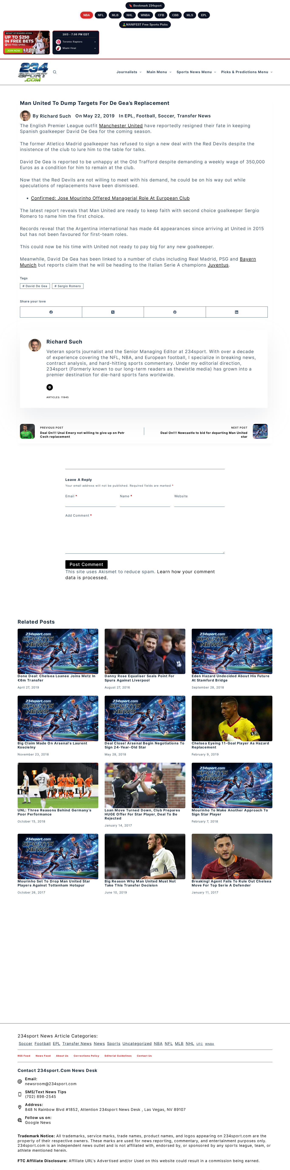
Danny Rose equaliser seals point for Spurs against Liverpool (140, 678)
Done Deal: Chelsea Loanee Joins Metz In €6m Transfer (57, 678)
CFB (161, 15)
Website (181, 496)
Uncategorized (137, 1043)
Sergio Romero (68, 286)
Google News (38, 1122)
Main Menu (157, 72)
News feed (43, 1056)
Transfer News (194, 115)
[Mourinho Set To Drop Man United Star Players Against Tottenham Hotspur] (58, 856)
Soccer (166, 115)
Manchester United (121, 125)
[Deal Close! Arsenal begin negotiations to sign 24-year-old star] (145, 718)
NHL (130, 15)
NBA (86, 15)
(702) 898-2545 (40, 1096)
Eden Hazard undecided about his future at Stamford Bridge (231, 678)
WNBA (145, 15)
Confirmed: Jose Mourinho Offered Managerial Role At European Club (110, 198)
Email (71, 496)
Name (126, 496)
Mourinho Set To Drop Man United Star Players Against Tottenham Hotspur (54, 883)
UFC (199, 1044)
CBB (175, 15)
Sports (113, 1043)
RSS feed (24, 1056)
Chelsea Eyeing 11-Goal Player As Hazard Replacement (230, 745)
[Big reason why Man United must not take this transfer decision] (145, 856)
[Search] (54, 72)
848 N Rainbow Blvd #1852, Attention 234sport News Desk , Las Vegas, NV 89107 (105, 1109)
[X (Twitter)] (113, 312)
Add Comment (78, 515)
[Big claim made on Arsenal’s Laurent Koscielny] (58, 718)
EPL (204, 15)
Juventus (218, 265)
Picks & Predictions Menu (244, 72)
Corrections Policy (86, 1056)
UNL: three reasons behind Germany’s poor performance (55, 812)
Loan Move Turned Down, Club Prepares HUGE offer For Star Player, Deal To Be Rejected (142, 814)
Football (145, 115)
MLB (115, 15)
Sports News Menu (194, 72)
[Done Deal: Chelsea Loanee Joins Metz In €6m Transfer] (58, 651)
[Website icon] (49, 387)
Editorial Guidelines (118, 1056)
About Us (62, 1056)
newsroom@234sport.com (51, 1084)
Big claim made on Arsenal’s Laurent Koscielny (52, 745)
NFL (101, 15)
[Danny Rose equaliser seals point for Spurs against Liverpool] (145, 651)
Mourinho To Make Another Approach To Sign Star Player (230, 812)
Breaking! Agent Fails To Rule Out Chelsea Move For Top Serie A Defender (231, 883)
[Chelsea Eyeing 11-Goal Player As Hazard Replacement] (232, 718)
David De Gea (35, 286)
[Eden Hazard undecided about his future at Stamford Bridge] (232, 651)
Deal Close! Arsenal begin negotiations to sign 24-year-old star (144, 745)
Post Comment (86, 564)
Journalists (127, 72)
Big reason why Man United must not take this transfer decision (140, 883)
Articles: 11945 (57, 397)
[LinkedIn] (237, 312)
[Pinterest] (175, 312)
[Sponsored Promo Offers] (26, 42)
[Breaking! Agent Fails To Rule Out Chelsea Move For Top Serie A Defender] (232, 856)
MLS (190, 15)
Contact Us (144, 1056)
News (99, 1043)
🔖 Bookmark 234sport (145, 5)
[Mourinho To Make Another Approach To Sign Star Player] (232, 785)
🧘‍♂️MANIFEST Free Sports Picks (145, 24)
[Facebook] (51, 312)
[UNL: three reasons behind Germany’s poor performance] (58, 785)
